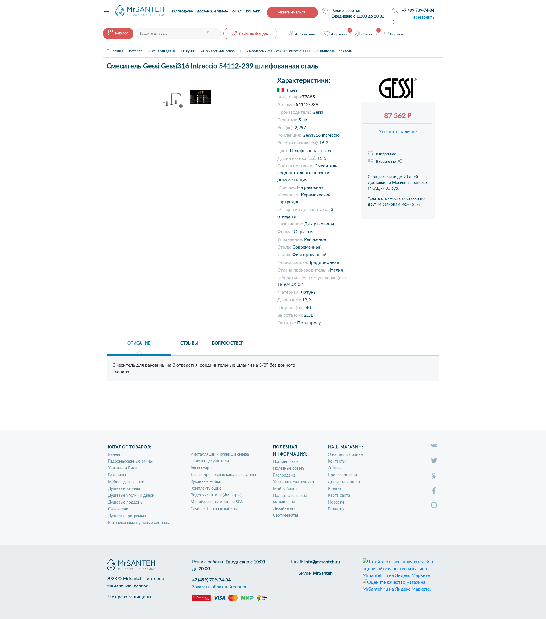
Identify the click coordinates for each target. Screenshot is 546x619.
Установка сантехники (293, 482)
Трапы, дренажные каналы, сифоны (223, 475)
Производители (342, 475)
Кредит (335, 489)
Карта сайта (339, 496)
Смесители (118, 509)
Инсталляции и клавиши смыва (220, 454)
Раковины (117, 475)
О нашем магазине (345, 455)
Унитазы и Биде (122, 468)
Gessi (317, 112)
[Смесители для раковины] (221, 46)
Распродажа (182, 11)
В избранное (386, 154)
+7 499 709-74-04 (418, 11)
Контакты (254, 11)
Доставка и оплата (212, 11)
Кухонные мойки (206, 482)
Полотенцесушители (210, 461)
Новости (336, 502)
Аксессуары (201, 468)
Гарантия (336, 509)
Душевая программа (127, 516)
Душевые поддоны (125, 502)
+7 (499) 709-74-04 (211, 580)
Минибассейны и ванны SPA (217, 502)
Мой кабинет (285, 489)
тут (418, 204)
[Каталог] (135, 46)
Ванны (114, 455)
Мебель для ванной (126, 482)
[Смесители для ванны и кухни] (171, 46)
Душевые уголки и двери (131, 496)
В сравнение (386, 161)
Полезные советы (289, 469)
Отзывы (335, 468)
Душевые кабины (124, 489)
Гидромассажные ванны (130, 461)
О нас (237, 11)
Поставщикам (286, 462)
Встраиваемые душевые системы (139, 523)
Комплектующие (206, 488)
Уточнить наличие (398, 131)
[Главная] (117, 46)
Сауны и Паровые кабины (214, 509)
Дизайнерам (284, 509)
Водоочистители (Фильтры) (216, 495)
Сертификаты (285, 515)
